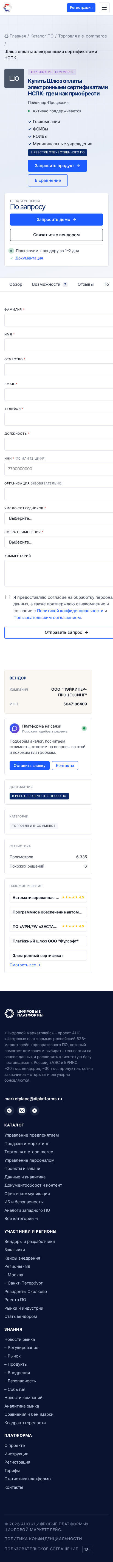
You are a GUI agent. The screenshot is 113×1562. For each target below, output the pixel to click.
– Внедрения (17, 1372)
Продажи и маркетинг (26, 1143)
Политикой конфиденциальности (70, 610)
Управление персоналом (29, 1160)
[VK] (22, 1111)
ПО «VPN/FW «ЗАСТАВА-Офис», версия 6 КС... (36, 926)
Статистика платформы (27, 1478)
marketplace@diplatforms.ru (33, 1098)
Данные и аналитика (25, 1176)
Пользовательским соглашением (47, 617)
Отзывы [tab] (86, 284)
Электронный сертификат (38, 955)
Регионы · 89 (17, 1266)
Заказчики (14, 1249)
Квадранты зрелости (25, 1422)
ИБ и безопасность (23, 1201)
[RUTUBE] (34, 1111)
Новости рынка (19, 1339)
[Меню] (104, 7)
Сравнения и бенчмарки (28, 1414)
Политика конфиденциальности (43, 1538)
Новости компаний (23, 1397)
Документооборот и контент (33, 1185)
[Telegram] (9, 1111)
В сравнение (48, 180)
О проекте (14, 1445)
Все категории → (21, 1218)
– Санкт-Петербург (23, 1283)
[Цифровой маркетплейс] (56, 1013)
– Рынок (12, 1356)
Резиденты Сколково (25, 1291)
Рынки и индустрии (23, 1308)
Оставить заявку (30, 765)
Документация (29, 258)
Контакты (65, 765)
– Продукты (15, 1364)
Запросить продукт (57, 165)
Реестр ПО (15, 1299)
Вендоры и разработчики (29, 1241)
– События (14, 1389)
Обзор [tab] (15, 284)
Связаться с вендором (56, 234)
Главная (18, 36)
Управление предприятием (31, 1135)
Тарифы (12, 1470)
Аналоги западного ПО (27, 1210)
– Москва (13, 1274)
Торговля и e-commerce (82, 36)
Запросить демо (56, 219)
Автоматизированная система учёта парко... (36, 897)
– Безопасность (20, 1380)
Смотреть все (25, 964)
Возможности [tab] (49, 284)
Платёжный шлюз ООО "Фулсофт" (46, 941)
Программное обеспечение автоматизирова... (48, 912)
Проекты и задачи (22, 1168)
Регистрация (81, 7)
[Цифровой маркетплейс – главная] (7, 7)
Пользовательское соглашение (41, 1548)
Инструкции (16, 1453)
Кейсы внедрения (22, 1258)
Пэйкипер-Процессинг (49, 102)
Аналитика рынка (21, 1406)
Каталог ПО (41, 36)
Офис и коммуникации (27, 1193)
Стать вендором (20, 1316)
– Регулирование (21, 1347)
